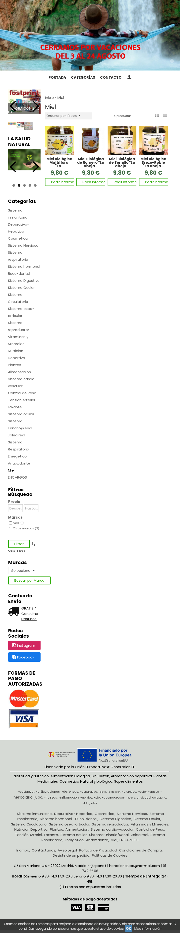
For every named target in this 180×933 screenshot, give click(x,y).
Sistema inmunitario (17, 214)
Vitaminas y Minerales (18, 340)
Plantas (14, 364)
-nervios (86, 797)
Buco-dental (19, 273)
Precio (14, 501)
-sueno (130, 797)
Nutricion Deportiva (16, 354)
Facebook (25, 657)
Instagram (26, 645)
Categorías (83, 77)
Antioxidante (19, 463)
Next (36, 106)
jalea (94, 803)
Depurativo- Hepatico (18, 228)
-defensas (69, 791)
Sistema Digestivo (24, 280)
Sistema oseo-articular (21, 312)
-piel (97, 797)
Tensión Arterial (21, 400)
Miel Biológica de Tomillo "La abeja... (122, 162)
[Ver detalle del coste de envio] (14, 612)
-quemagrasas (113, 797)
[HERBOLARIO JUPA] (90, 35)
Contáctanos (43, 850)
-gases (153, 792)
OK (128, 928)
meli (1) (18, 523)
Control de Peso (22, 392)
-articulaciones (48, 791)
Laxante (15, 407)
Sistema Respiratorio (18, 446)
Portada (57, 77)
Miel (11, 470)
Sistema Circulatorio (18, 298)
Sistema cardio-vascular (22, 382)
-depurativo (88, 792)
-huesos (50, 797)
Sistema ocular (21, 414)
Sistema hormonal (24, 266)
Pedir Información (66, 181)
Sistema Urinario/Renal (20, 425)
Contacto (110, 77)
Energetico (17, 456)
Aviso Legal (67, 850)
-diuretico (129, 792)
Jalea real (16, 435)
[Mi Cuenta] (129, 77)
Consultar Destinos (29, 616)
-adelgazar (26, 792)
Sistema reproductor (18, 326)
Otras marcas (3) (26, 528)
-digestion (114, 792)
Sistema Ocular (21, 287)
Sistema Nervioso (23, 245)
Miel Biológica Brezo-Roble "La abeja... (153, 162)
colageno (159, 797)
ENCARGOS (17, 477)
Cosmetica (18, 238)
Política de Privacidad (98, 850)
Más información (147, 928)
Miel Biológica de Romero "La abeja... (90, 162)
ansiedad (143, 797)
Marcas (15, 517)
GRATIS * (28, 608)
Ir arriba (22, 850)
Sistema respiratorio (18, 256)
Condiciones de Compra (140, 850)
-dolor (142, 792)
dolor (86, 803)
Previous (13, 106)
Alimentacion (19, 371)
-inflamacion (69, 797)
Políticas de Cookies (109, 855)
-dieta (102, 792)
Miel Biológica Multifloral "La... (59, 162)
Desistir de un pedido (71, 855)
